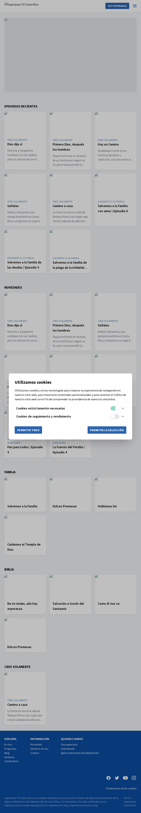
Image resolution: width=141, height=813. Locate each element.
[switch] (115, 408)
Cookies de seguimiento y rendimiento (43, 416)
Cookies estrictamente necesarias (40, 408)
